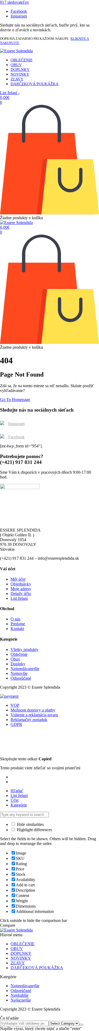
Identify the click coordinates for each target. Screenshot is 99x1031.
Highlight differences (34, 829)
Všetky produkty (25, 649)
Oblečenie (19, 654)
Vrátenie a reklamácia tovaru (34, 715)
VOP (15, 705)
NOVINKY (20, 74)
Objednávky (21, 584)
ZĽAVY (17, 79)
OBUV (16, 65)
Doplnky (18, 664)
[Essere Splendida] (16, 51)
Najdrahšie (20, 995)
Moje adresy (21, 588)
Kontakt (17, 628)
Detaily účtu (21, 593)
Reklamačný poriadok (29, 719)
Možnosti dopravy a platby (33, 710)
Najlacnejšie (21, 1000)
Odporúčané (21, 678)
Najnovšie (19, 673)
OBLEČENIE (21, 60)
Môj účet (18, 579)
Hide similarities (30, 824)
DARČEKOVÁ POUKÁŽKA (35, 84)
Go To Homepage (15, 399)
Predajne (18, 624)
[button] (14, 2)
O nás (15, 619)
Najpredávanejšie (25, 668)
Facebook (16, 437)
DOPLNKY (20, 69)
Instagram (16, 423)
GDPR (16, 724)
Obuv (15, 659)
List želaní (19, 598)
